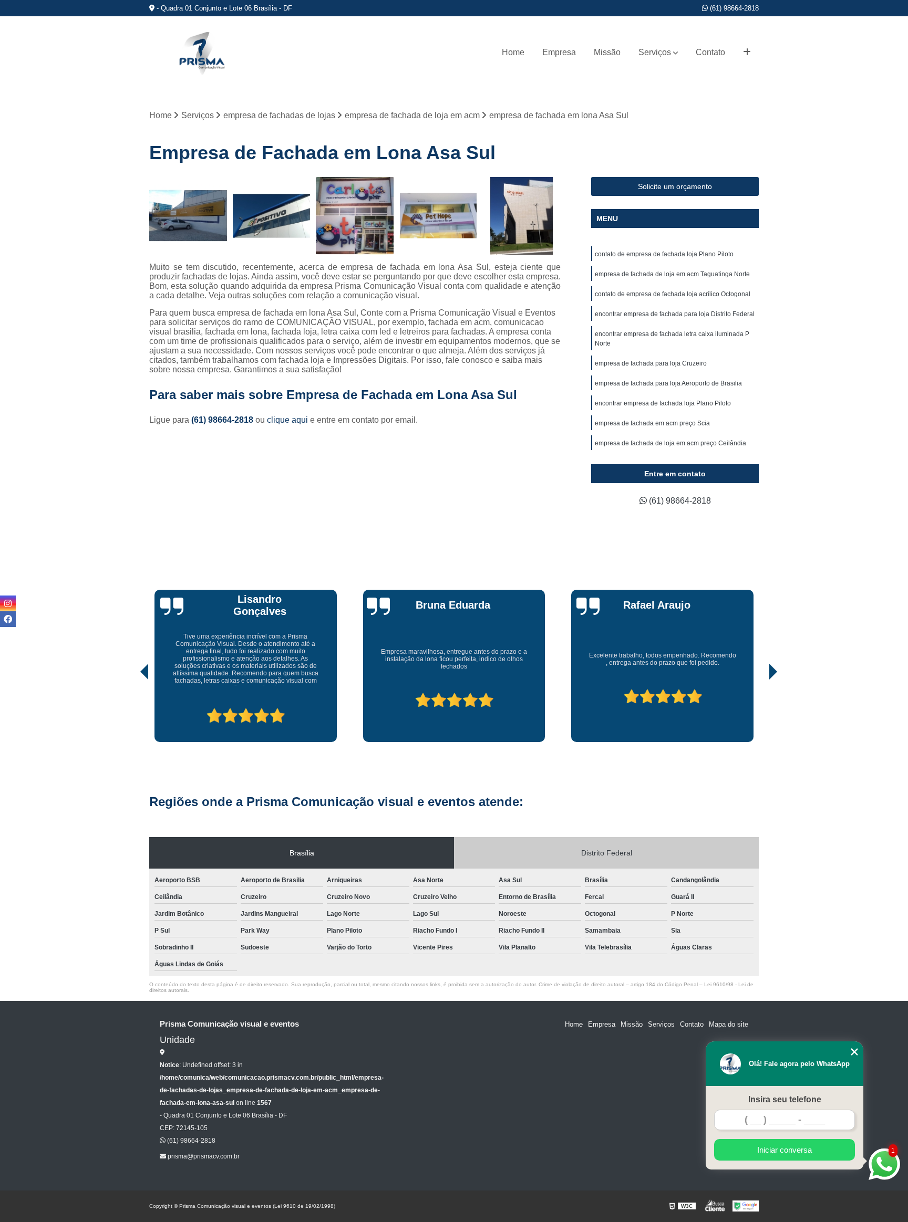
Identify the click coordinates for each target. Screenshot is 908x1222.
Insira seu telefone (784, 1099)
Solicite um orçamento (675, 186)
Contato (710, 52)
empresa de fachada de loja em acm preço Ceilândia (670, 443)
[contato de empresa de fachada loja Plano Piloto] (521, 216)
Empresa (559, 52)
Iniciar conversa (784, 1149)
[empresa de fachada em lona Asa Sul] (188, 216)
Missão (607, 52)
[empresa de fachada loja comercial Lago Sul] (355, 216)
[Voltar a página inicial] (201, 53)
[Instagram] (8, 603)
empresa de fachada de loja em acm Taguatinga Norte (672, 274)
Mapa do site (728, 1024)
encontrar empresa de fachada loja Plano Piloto (663, 403)
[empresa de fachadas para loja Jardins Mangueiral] (438, 216)
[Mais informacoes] (747, 52)
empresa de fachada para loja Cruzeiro (651, 363)
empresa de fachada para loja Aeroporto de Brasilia (668, 383)
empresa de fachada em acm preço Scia (652, 423)
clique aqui (287, 419)
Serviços (654, 52)
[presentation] (129, 712)
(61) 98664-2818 (733, 8)
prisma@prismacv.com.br (203, 1156)
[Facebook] (8, 619)
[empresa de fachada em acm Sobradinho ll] (272, 216)
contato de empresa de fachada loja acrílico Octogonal (672, 294)
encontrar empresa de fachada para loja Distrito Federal (675, 314)
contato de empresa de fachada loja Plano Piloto (664, 254)
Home (513, 52)
